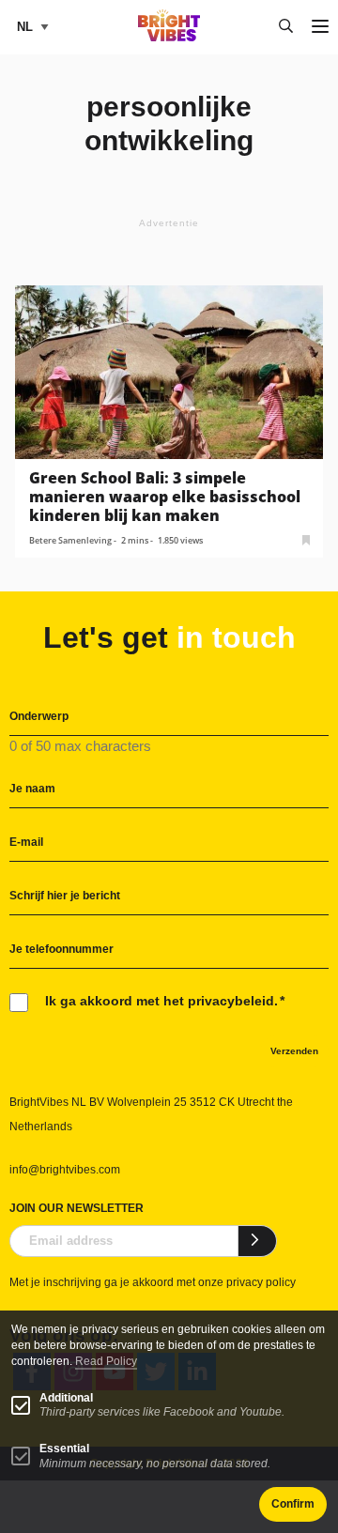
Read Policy (106, 1361)
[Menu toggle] (320, 28)
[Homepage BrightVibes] (169, 36)
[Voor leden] (306, 538)
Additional (66, 1397)
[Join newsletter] (257, 1241)
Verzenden (294, 1051)
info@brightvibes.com (64, 1169)
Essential (64, 1448)
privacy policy (261, 1282)
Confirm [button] (293, 1503)
